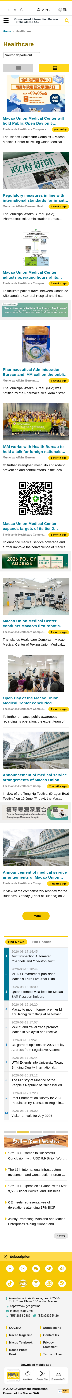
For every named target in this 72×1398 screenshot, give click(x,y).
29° (46, 10)
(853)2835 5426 (48, 1315)
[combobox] (22, 55)
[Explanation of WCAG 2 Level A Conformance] (63, 1391)
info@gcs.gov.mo (21, 1310)
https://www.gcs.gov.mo (25, 1306)
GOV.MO (15, 1327)
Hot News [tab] (16, 942)
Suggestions (52, 1327)
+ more (61, 1235)
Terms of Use (52, 1354)
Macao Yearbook (20, 1342)
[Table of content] (5, 21)
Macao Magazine (20, 1335)
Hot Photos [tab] (41, 942)
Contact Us (51, 1335)
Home (7, 31)
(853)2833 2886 (20, 1315)
